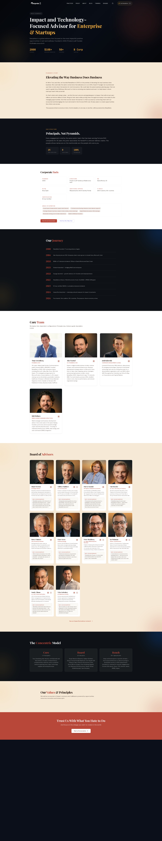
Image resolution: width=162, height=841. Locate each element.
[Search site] (113, 3)
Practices (70, 3)
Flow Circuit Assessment (48, 221)
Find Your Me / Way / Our (66, 221)
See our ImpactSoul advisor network (80, 621)
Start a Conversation (80, 731)
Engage (105, 3)
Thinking (97, 3)
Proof (78, 3)
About (84, 3)
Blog (90, 3)
